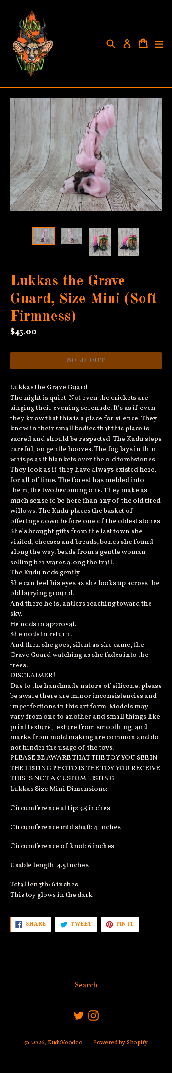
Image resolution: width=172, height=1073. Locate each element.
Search (86, 986)
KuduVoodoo (65, 1043)
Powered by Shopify (120, 1043)
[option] (43, 236)
